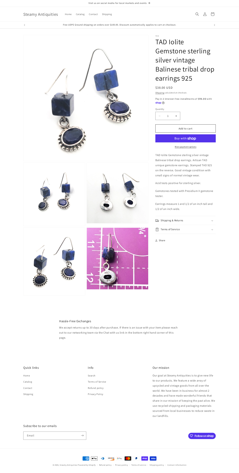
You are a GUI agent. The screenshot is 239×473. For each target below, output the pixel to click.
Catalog (27, 381)
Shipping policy (157, 465)
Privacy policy (121, 465)
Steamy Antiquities (68, 465)
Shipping (159, 92)
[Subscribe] (82, 435)
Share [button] (162, 240)
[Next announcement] (214, 25)
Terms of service (138, 465)
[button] (197, 14)
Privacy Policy (95, 394)
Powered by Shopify (87, 465)
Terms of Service (97, 381)
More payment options (185, 147)
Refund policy (95, 388)
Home (26, 375)
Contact (27, 388)
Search (92, 375)
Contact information (176, 465)
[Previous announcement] (24, 25)
